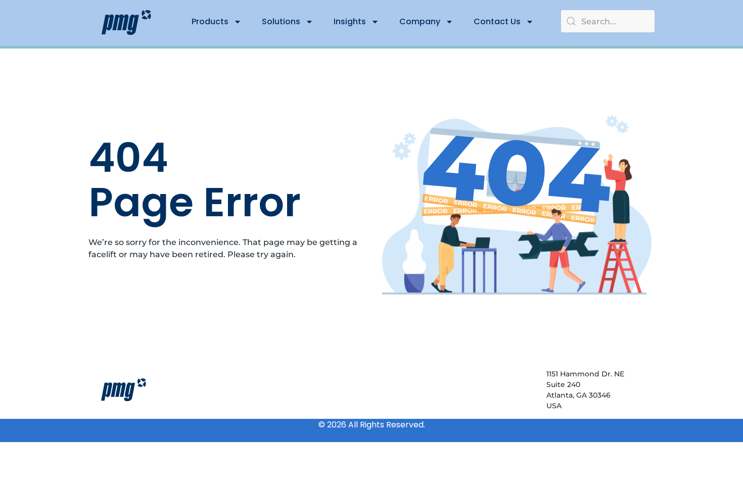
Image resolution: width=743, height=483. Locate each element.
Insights (350, 21)
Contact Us (497, 21)
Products (210, 21)
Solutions (281, 21)
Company (419, 21)
